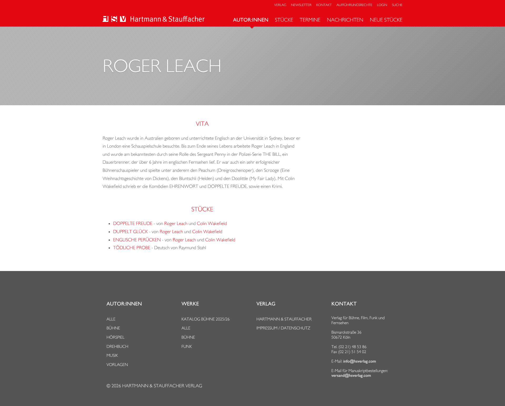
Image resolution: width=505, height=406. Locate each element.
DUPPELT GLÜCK (130, 231)
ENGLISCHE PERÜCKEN (137, 240)
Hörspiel (115, 337)
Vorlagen (117, 364)
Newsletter (301, 5)
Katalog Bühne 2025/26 (205, 319)
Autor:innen (250, 20)
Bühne (113, 327)
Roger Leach (176, 223)
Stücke (284, 20)
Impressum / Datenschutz (283, 327)
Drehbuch (117, 346)
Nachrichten (345, 20)
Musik (112, 355)
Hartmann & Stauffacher (284, 319)
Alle (111, 319)
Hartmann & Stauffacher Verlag (162, 386)
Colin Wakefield (212, 223)
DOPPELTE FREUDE (132, 223)
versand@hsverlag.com (351, 375)
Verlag (280, 5)
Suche (397, 5)
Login (382, 5)
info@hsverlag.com (359, 361)
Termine (310, 20)
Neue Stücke (386, 20)
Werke (190, 304)
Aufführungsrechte (354, 5)
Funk (186, 346)
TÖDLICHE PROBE (131, 247)
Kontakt (323, 5)
